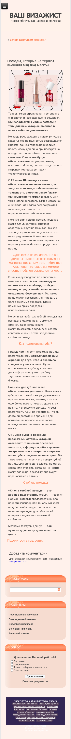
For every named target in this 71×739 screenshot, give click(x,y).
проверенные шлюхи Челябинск (29, 706)
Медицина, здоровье (35, 728)
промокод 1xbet (44, 720)
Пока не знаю (21, 670)
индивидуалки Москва (46, 715)
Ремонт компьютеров (35, 726)
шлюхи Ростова (26, 720)
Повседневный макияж (22, 619)
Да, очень (19, 661)
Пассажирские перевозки (35, 730)
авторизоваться (18, 561)
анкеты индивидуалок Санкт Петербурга (35, 717)
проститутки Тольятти (37, 709)
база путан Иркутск (49, 704)
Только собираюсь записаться (31, 667)
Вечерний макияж (19, 633)
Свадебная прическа (21, 624)
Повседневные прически (23, 614)
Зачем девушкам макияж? (28, 39)
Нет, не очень (21, 664)
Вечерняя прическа (20, 628)
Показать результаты (35, 681)
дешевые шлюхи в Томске (25, 704)
